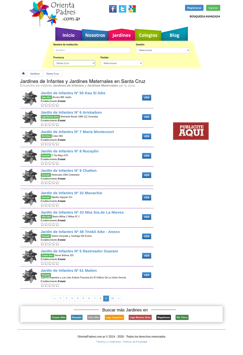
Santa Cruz (52, 73)
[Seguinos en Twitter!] (122, 8)
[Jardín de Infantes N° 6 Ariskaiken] (30, 118)
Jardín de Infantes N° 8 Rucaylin (70, 151)
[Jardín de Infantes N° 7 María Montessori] (30, 137)
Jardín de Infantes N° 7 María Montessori (77, 132)
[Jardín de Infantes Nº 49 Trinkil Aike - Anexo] (30, 237)
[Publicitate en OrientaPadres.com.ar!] (191, 130)
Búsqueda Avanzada (205, 16)
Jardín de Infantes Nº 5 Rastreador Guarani (79, 251)
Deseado (76, 317)
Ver (146, 97)
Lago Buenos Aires (140, 317)
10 (112, 298)
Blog (174, 35)
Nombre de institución (65, 44)
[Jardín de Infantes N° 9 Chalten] (30, 176)
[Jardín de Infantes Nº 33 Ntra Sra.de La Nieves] (30, 218)
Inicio (68, 35)
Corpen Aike (58, 317)
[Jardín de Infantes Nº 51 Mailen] (30, 276)
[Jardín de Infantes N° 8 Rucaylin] (30, 157)
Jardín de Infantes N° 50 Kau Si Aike (73, 93)
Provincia (58, 57)
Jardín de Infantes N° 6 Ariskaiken (71, 112)
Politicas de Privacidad (135, 341)
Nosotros (95, 35)
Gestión (140, 44)
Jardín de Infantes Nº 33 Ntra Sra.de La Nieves (82, 212)
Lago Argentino (114, 317)
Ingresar (213, 7)
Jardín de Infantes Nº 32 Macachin (71, 193)
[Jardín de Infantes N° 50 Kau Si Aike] (30, 98)
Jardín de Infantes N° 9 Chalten (69, 170)
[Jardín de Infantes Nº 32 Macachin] (30, 198)
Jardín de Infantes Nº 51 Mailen (69, 270)
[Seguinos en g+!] (132, 8)
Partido (105, 57)
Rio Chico (182, 317)
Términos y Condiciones (108, 341)
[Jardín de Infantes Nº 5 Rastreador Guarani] (30, 256)
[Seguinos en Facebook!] (113, 8)
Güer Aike (93, 317)
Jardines (122, 35)
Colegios (148, 35)
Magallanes (163, 317)
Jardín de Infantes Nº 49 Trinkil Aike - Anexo (80, 232)
